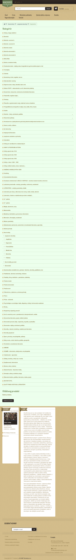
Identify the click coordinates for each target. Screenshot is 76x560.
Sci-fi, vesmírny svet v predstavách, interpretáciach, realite (20, 314)
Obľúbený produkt (10, 391)
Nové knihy (7, 232)
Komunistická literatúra (10, 177)
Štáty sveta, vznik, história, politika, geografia (16, 340)
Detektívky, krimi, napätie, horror (13, 77)
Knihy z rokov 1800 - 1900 (11, 162)
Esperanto (9, 243)
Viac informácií (14, 411)
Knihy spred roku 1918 (10, 151)
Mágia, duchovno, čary (10, 206)
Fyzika (6, 110)
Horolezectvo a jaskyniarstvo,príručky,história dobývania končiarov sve (24, 121)
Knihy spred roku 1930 (10, 155)
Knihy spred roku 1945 (10, 158)
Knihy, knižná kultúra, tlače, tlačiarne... (14, 166)
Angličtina (8, 239)
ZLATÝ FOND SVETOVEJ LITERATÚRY (14, 384)
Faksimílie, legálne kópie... (11, 96)
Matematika (7, 210)
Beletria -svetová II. (9, 44)
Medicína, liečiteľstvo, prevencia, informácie (16, 214)
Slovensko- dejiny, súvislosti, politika (14, 325)
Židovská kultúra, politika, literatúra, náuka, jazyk (17, 377)
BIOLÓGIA (7, 59)
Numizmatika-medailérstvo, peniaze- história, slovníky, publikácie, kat (23, 270)
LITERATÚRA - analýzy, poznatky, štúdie (15, 188)
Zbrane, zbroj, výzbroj (10, 366)
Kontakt (30, 542)
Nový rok (6, 436)
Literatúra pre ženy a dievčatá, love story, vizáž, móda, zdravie (21, 192)
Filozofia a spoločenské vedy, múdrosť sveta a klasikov (19, 103)
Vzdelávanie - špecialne (10, 355)
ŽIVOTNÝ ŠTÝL (8, 381)
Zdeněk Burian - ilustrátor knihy (13, 370)
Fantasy (6, 99)
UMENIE (6, 347)
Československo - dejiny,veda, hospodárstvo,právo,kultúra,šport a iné (23, 66)
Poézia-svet (7, 288)
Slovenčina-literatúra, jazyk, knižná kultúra (16, 318)
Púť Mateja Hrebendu (10, 433)
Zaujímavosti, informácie (11, 362)
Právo (5, 296)
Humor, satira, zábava (10, 125)
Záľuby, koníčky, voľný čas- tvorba (13, 359)
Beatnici (6, 36)
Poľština (8, 258)
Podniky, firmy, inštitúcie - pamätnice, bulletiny (17, 277)
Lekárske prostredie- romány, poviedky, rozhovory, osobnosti (21, 184)
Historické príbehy (9, 118)
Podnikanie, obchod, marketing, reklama (15, 274)
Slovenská (8, 266)
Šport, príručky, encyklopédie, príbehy (14, 336)
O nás (6, 536)
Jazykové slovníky (10, 236)
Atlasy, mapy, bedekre (10, 33)
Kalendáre (7, 140)
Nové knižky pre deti (10, 262)
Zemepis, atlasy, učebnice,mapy (13, 373)
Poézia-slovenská (9, 285)
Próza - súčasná (8, 299)
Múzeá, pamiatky (8, 221)
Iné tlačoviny (7, 129)
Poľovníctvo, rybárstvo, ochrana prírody (15, 292)
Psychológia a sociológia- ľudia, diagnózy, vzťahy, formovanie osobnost (24, 303)
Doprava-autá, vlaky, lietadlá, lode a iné (15, 84)
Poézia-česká (7, 281)
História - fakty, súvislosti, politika (13, 114)
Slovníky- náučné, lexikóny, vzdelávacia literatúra (18, 329)
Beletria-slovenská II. (10, 55)
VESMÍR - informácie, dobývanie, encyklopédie (17, 351)
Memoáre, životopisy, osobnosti (13, 218)
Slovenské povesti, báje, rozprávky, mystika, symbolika (19, 322)
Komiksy (6, 173)
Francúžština (9, 246)
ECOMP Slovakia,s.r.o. (25, 558)
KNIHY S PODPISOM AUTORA (12, 147)
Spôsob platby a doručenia (12, 542)
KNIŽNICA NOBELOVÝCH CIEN (12, 169)
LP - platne (7, 199)
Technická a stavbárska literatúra (13, 344)
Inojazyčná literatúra (9, 133)
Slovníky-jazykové (9, 333)
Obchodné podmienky (11, 539)
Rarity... (6, 307)
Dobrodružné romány (10, 81)
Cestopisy (7, 70)
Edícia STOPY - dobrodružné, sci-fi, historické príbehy (19, 88)
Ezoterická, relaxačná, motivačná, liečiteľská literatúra (19, 92)
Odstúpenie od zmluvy (34, 539)
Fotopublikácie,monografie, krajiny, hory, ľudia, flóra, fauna (20, 107)
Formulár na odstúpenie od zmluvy (37, 536)
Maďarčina (9, 250)
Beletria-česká (8, 48)
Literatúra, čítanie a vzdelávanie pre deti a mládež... (18, 195)
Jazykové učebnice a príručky (12, 136)
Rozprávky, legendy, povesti (12, 311)
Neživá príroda (8, 229)
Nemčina (8, 254)
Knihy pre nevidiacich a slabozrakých (14, 144)
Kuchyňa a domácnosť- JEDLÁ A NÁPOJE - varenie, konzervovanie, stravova (25, 181)
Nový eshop (7, 422)
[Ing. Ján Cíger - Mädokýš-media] (7, 3)
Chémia (6, 73)
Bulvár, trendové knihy (10, 62)
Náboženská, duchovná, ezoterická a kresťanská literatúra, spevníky (23, 225)
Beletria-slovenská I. (9, 51)
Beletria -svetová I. (9, 40)
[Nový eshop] (10, 417)
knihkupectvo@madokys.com (59, 550)
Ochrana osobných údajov (12, 545)
